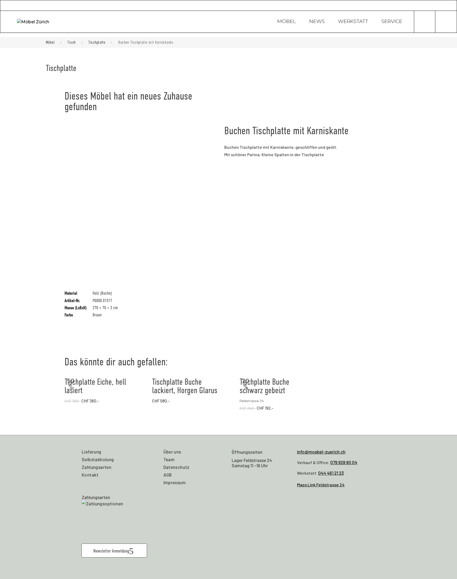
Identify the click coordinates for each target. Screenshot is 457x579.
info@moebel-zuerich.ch (321, 451)
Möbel (286, 22)
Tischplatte (97, 42)
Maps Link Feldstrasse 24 (321, 484)
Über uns (172, 451)
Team (169, 459)
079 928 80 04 (343, 462)
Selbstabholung (98, 459)
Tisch (71, 42)
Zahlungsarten (96, 467)
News (317, 22)
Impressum (174, 482)
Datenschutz (176, 467)
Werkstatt (353, 22)
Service (391, 22)
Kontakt (90, 474)
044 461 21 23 (331, 472)
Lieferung (91, 451)
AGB (167, 474)
